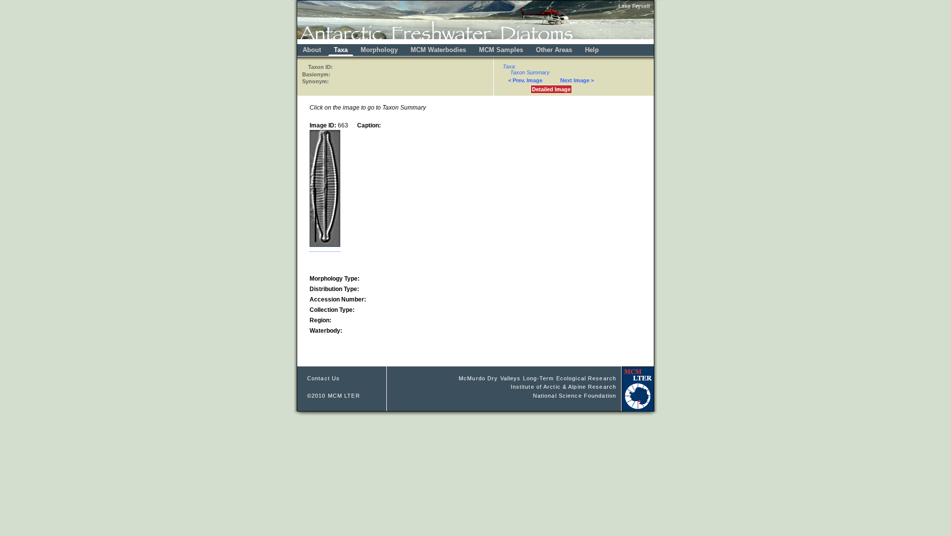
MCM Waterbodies (439, 50)
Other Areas (555, 50)
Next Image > (577, 80)
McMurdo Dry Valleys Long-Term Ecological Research (537, 378)
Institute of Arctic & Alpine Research (563, 387)
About (312, 50)
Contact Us (323, 378)
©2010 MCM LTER (333, 396)
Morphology (379, 50)
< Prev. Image (525, 80)
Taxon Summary (530, 72)
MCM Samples (501, 50)
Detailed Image (551, 89)
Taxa (341, 50)
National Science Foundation (574, 396)
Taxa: (509, 66)
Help (592, 50)
